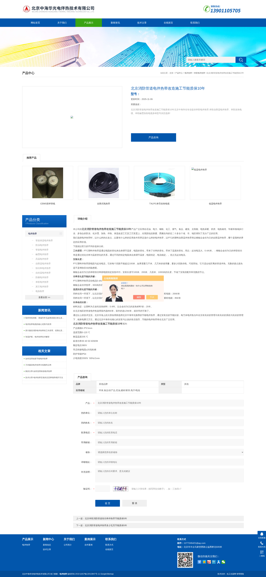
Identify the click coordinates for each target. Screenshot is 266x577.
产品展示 (88, 22)
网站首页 (35, 22)
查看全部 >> (44, 297)
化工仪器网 (231, 574)
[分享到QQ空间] (204, 562)
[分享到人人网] (219, 562)
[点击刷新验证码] (120, 488)
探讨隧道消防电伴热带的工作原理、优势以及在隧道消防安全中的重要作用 (45, 330)
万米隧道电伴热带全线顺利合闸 (38, 365)
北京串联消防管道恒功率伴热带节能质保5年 (106, 518)
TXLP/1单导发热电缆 (159, 203)
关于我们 (62, 22)
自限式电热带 (103, 203)
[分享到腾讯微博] (214, 562)
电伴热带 (188, 73)
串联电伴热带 (199, 73)
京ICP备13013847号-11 (90, 574)
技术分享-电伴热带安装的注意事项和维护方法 (44, 377)
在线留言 (168, 22)
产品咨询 (153, 137)
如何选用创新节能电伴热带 (36, 359)
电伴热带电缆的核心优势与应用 (38, 324)
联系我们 (195, 22)
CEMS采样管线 (47, 203)
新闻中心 (48, 539)
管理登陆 (240, 574)
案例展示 (90, 539)
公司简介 (68, 545)
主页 (171, 73)
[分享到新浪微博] (209, 562)
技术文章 (142, 22)
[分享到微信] (223, 562)
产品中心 (179, 73)
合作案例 (89, 545)
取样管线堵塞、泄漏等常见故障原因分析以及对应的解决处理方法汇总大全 (45, 318)
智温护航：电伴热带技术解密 (37, 337)
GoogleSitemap (107, 574)
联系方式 (109, 545)
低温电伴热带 (215, 203)
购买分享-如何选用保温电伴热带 (38, 371)
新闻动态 (47, 545)
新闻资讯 (115, 22)
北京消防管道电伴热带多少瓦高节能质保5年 (106, 525)
